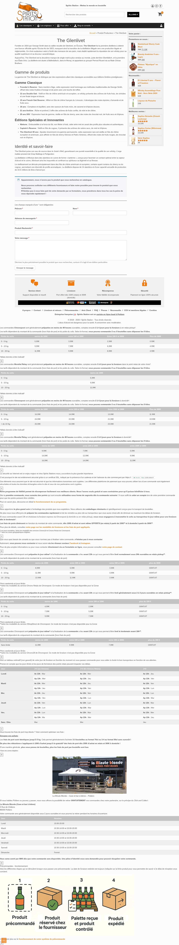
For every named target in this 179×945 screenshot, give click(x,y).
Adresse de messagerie (26, 218)
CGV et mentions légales (135, 310)
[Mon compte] (161, 25)
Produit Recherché (24, 228)
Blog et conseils (83, 25)
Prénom (19, 209)
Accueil (92, 33)
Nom (75, 209)
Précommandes (71, 310)
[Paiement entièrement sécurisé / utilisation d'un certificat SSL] (70, 302)
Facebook (74, 543)
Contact (37, 310)
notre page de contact (112, 547)
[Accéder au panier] (160, 15)
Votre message (22, 238)
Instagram (85, 543)
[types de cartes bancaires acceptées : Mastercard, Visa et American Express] (82, 302)
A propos (26, 310)
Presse (104, 310)
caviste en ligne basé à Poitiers (110, 314)
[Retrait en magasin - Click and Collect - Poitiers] (111, 302)
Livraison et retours (52, 310)
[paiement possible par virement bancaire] (92, 302)
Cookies (153, 310)
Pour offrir (64, 25)
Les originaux (46, 25)
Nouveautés (115, 310)
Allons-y (133, 14)
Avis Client (86, 310)
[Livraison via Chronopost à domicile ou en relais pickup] (103, 302)
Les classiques (26, 25)
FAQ (96, 310)
